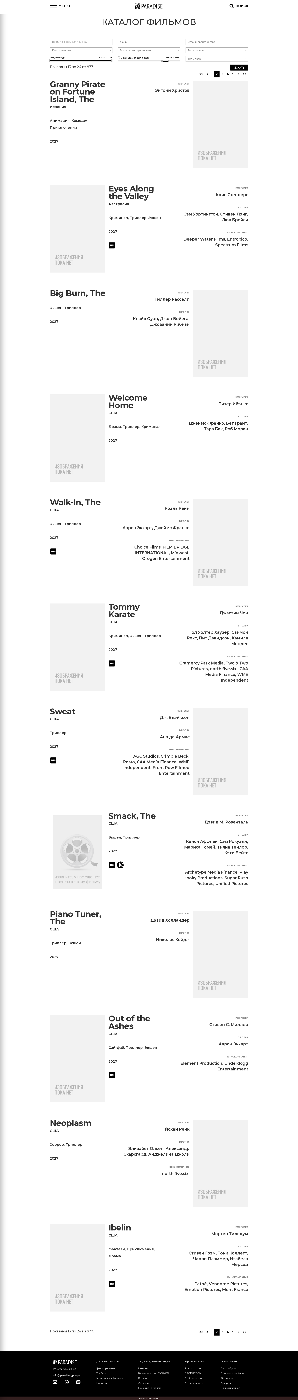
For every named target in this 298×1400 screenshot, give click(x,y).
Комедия (80, 121)
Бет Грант (236, 423)
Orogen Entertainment (166, 558)
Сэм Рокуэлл (233, 841)
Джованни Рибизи (170, 324)
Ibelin (119, 1228)
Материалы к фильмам (109, 1378)
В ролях (243, 207)
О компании (229, 1361)
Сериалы (143, 1383)
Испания (58, 107)
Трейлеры (102, 1373)
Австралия (118, 204)
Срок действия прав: (150, 57)
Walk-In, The (75, 502)
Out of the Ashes (129, 1022)
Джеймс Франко (206, 423)
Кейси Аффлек (201, 841)
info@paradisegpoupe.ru (68, 1375)
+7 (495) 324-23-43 (64, 1369)
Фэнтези (116, 1249)
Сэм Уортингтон (200, 214)
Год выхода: (81, 57)
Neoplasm (70, 1123)
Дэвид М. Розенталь (226, 822)
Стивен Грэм (202, 1253)
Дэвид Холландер (170, 920)
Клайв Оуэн (145, 318)
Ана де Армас (175, 736)
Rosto (129, 762)
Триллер (138, 218)
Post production (194, 1378)
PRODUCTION (193, 1373)
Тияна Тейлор (232, 847)
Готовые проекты (195, 1383)
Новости (101, 1383)
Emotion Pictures (202, 1289)
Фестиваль (227, 1378)
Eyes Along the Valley (131, 192)
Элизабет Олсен (145, 1148)
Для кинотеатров (107, 1361)
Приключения (63, 127)
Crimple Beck (174, 756)
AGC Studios (146, 756)
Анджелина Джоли (169, 1154)
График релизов (105, 1368)
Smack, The (132, 816)
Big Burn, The (77, 293)
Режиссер (183, 83)
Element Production (201, 1063)
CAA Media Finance (157, 762)
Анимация (60, 121)
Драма (114, 427)
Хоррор (57, 1145)
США (113, 413)
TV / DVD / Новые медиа (154, 1361)
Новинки (143, 1368)
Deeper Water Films (204, 239)
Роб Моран (236, 429)
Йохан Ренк (177, 1129)
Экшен (154, 218)
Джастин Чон (234, 613)
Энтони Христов (172, 90)
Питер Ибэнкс (233, 403)
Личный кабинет (230, 1388)
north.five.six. (223, 668)
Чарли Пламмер (210, 1258)
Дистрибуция (228, 1368)
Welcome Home (127, 401)
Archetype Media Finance (211, 872)
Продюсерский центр (233, 1373)
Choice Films (147, 547)
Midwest (179, 552)
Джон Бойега (174, 318)
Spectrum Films (231, 244)
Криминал (118, 218)
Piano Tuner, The (75, 918)
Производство (194, 1361)
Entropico (237, 239)
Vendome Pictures (228, 1283)
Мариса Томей (199, 847)
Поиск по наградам (149, 1388)
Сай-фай (116, 1048)
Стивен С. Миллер (228, 1024)
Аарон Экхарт (137, 527)
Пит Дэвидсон (214, 638)
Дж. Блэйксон (175, 717)
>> (244, 74)
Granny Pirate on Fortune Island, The (77, 91)
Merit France (235, 1289)
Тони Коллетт (232, 1253)
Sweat (62, 711)
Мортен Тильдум (229, 1233)
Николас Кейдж (173, 939)
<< (201, 74)
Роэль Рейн (177, 508)
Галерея (226, 1383)
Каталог (143, 1378)
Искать (239, 67)
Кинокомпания (237, 232)
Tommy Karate (124, 610)
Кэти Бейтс (236, 852)
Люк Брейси (235, 219)
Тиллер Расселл (172, 299)
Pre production (193, 1368)
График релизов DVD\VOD (153, 1373)
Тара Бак (213, 429)
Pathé (201, 1283)
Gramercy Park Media (201, 663)
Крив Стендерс (232, 194)
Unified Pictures (231, 883)
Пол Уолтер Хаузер (209, 632)
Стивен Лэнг (233, 214)
